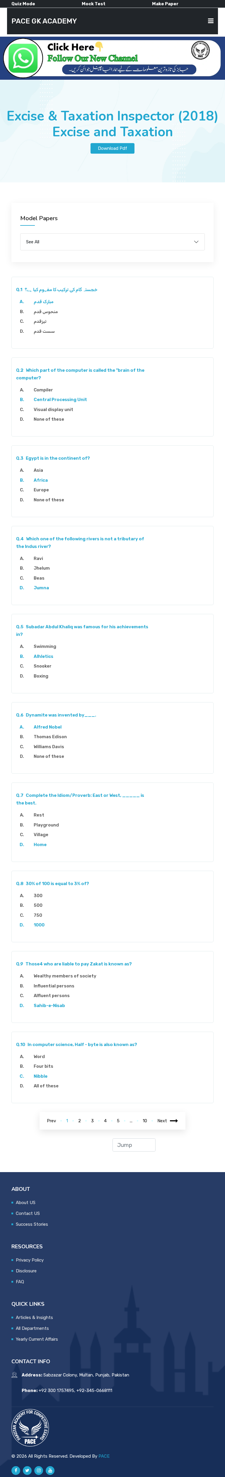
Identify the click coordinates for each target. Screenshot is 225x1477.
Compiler (43, 390)
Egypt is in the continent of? (53, 458)
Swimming (45, 646)
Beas (39, 578)
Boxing (41, 676)
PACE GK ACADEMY (44, 21)
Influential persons (54, 986)
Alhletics (43, 656)
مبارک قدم (44, 301)
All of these (46, 1086)
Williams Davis (49, 746)
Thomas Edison (50, 736)
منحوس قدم (46, 311)
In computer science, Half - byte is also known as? (76, 1044)
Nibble (40, 1076)
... (131, 1120)
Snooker (43, 666)
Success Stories (32, 1224)
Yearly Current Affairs (37, 1339)
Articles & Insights (34, 1317)
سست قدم (44, 331)
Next (162, 1120)
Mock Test (93, 3)
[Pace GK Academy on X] (27, 1470)
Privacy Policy (30, 1260)
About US (25, 1202)
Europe (41, 490)
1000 (39, 925)
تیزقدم (40, 321)
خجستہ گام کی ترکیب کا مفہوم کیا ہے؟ (57, 289)
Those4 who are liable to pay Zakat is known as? (74, 964)
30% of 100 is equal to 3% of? (52, 883)
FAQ (20, 1281)
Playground (46, 825)
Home (40, 844)
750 (38, 915)
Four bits (43, 1066)
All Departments (32, 1328)
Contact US (28, 1213)
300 (38, 895)
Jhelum (42, 568)
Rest (39, 815)
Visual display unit (53, 409)
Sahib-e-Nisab (49, 1005)
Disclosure (26, 1271)
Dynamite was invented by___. (56, 715)
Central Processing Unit (60, 399)
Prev (51, 1120)
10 (145, 1120)
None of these (49, 419)
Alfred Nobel (48, 727)
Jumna (41, 587)
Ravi (38, 558)
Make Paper (165, 3)
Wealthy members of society (65, 976)
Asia (38, 470)
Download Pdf (112, 148)
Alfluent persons (52, 995)
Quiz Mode (23, 3)
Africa (41, 480)
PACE (104, 1456)
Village (41, 834)
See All (32, 242)
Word (39, 1056)
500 (38, 905)
